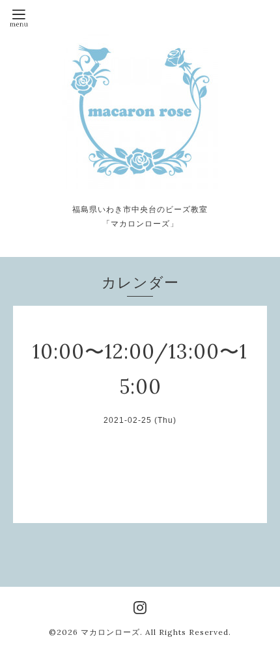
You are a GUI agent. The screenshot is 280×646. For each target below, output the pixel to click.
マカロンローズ (110, 632)
